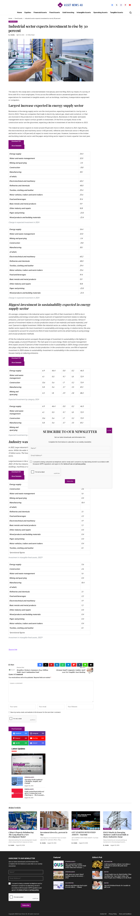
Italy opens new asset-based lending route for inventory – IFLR (74, 876)
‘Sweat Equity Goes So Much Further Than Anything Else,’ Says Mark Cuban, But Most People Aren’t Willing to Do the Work (117, 876)
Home (10, 18)
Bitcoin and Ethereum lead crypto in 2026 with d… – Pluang (76, 886)
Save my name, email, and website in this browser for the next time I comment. (35, 712)
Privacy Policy (113, 914)
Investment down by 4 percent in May (53, 833)
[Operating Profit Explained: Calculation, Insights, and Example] (17, 781)
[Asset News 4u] (70, 5)
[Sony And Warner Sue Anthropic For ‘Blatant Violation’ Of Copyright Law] (28, 764)
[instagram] (121, 5)
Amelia (12, 35)
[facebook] (112, 5)
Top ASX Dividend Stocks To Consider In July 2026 (117, 886)
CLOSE (109, 430)
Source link (13, 650)
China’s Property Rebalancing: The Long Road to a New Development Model (21, 834)
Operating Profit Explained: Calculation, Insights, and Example (33, 781)
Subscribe (25, 905)
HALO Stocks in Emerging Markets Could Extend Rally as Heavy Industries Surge (115, 834)
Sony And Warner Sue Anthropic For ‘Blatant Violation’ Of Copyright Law (26, 768)
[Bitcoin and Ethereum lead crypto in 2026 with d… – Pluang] (58, 885)
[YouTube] (129, 5)
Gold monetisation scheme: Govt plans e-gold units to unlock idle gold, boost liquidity (117, 865)
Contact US (103, 914)
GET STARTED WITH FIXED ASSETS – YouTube (84, 833)
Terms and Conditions (125, 914)
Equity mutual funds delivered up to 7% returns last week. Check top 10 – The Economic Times (34, 794)
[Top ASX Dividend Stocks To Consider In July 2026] (97, 885)
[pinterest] (125, 5)
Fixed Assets (18, 18)
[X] (116, 5)
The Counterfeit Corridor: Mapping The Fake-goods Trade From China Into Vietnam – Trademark (75, 866)
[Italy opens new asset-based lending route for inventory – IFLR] (58, 875)
